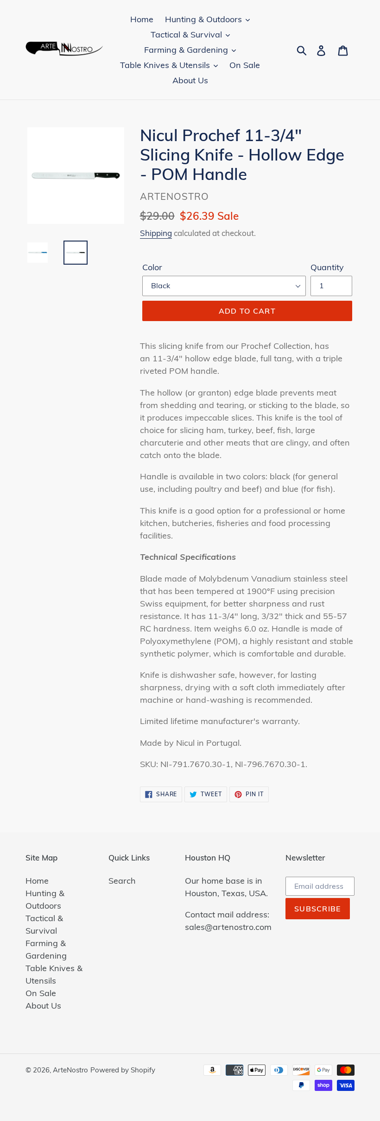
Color (152, 267)
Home (37, 880)
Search (122, 880)
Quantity (327, 267)
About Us (43, 1005)
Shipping (156, 233)
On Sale (40, 993)
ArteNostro (70, 1069)
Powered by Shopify (122, 1069)
